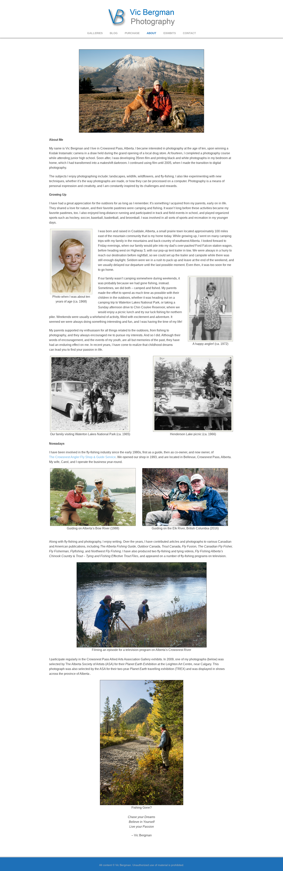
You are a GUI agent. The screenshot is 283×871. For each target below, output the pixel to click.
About (151, 33)
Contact (189, 33)
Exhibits (169, 33)
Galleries (95, 33)
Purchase (132, 33)
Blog (114, 33)
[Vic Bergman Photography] (141, 17)
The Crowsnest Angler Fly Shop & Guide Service (82, 457)
